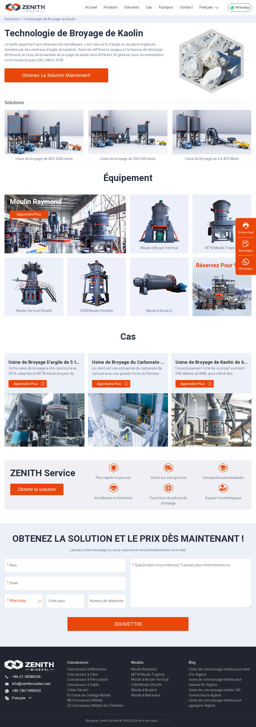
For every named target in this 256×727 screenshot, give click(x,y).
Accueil (91, 7)
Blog (192, 662)
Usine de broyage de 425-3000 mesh (44, 159)
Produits (111, 7)
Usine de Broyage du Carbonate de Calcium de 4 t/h (147, 362)
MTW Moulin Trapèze (222, 248)
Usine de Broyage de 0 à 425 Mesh (212, 159)
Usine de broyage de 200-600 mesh (128, 159)
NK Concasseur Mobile (85, 700)
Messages (246, 250)
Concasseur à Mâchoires (87, 669)
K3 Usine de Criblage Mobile (88, 695)
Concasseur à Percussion (87, 679)
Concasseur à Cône (82, 674)
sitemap (164, 720)
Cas (149, 7)
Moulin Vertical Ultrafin (34, 311)
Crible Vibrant (77, 690)
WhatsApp (242, 7)
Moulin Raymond (36, 202)
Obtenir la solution (37, 489)
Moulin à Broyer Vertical (159, 248)
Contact (186, 7)
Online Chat (246, 232)
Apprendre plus (29, 214)
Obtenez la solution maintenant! (56, 75)
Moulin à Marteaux (145, 695)
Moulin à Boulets (159, 311)
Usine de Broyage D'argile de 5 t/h (44, 362)
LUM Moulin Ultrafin (146, 685)
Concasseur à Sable (83, 685)
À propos (166, 7)
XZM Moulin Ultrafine (96, 311)
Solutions (131, 7)
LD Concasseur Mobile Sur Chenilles (95, 705)
